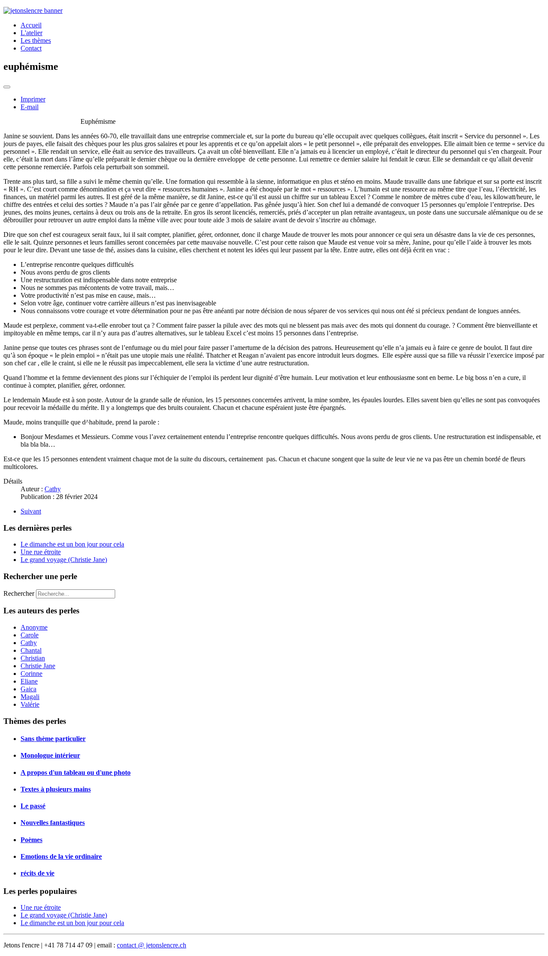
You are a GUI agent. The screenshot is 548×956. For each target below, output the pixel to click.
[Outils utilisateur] (6, 87)
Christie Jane (38, 665)
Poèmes (31, 839)
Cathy (29, 642)
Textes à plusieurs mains (56, 789)
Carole (30, 635)
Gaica (28, 689)
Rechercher (18, 593)
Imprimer (33, 99)
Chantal (31, 650)
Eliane (29, 681)
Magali (30, 696)
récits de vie (37, 873)
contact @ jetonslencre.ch (151, 945)
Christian (33, 658)
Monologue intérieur (50, 755)
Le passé (33, 806)
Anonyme (34, 627)
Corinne (31, 673)
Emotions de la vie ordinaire (61, 856)
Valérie (30, 704)
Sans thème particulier (53, 738)
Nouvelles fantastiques (53, 822)
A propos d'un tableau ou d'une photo (76, 772)
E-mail (30, 107)
